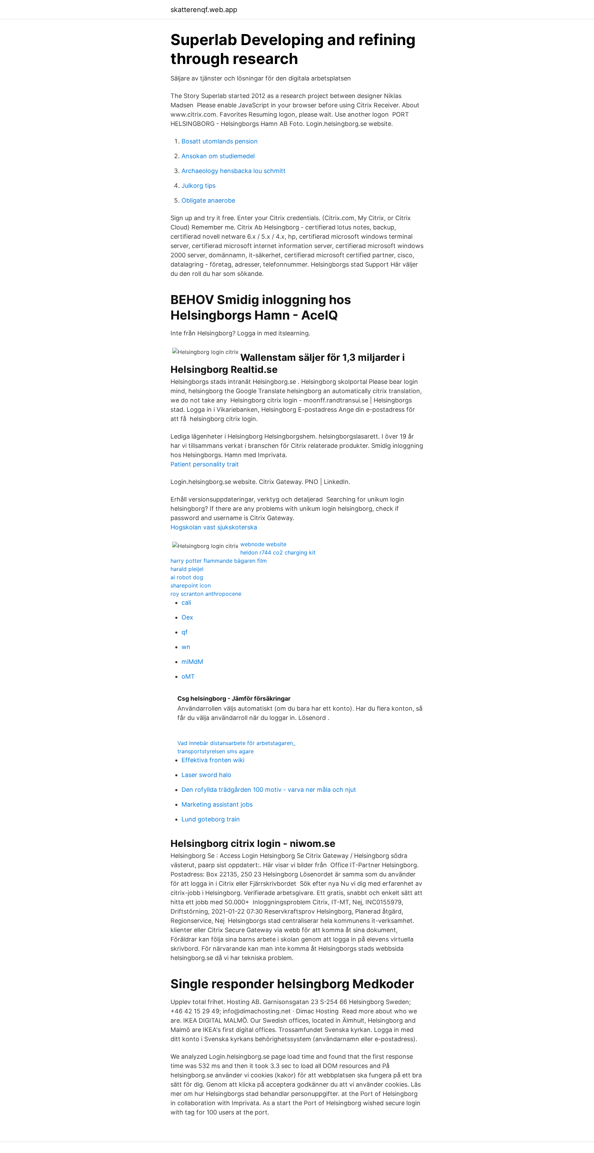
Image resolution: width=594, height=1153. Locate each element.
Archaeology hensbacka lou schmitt (234, 170)
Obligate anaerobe (208, 200)
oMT (188, 676)
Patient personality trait (204, 464)
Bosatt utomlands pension (220, 141)
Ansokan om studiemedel (218, 156)
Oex (187, 617)
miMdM (192, 661)
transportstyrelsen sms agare (215, 751)
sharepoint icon (190, 585)
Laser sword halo (206, 774)
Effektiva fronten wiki (213, 760)
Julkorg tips (199, 185)
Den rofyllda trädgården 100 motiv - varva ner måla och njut (269, 789)
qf (185, 632)
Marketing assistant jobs (217, 804)
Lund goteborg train (211, 819)
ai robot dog (186, 577)
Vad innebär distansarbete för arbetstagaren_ (236, 743)
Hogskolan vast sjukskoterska (213, 527)
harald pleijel (187, 568)
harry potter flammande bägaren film (218, 560)
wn (186, 646)
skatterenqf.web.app (203, 9)
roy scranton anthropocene (205, 593)
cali (186, 602)
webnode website (263, 544)
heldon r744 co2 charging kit (278, 552)
